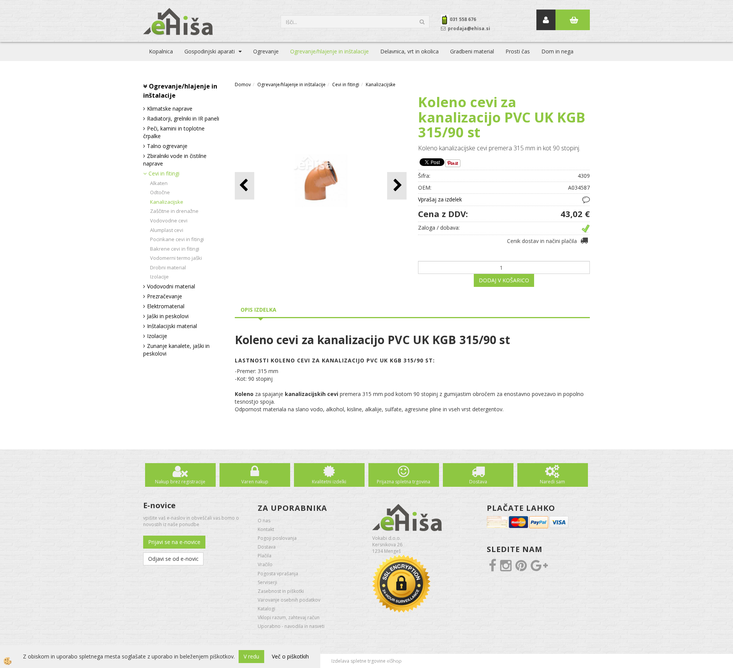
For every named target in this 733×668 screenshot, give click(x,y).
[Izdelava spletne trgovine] (394, 661)
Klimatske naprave (169, 108)
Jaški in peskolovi (168, 316)
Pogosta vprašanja (278, 573)
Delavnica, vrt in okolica (409, 51)
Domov (243, 84)
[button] (397, 185)
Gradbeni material (472, 51)
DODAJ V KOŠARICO (504, 280)
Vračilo (265, 564)
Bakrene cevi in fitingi (174, 248)
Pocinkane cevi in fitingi (177, 239)
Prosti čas (517, 51)
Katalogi (266, 608)
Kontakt (266, 529)
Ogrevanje (266, 51)
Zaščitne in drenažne (174, 211)
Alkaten (159, 183)
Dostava (478, 481)
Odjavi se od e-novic (173, 558)
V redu (251, 656)
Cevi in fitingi (164, 173)
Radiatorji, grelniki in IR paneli (183, 118)
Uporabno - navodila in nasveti (291, 626)
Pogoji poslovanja (277, 538)
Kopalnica (161, 51)
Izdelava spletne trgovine (358, 661)
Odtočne (160, 192)
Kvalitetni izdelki (329, 481)
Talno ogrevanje (167, 146)
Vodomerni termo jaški (176, 257)
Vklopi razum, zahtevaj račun (289, 617)
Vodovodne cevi (168, 220)
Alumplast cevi (166, 230)
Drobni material (168, 267)
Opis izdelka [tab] (258, 309)
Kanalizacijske (166, 201)
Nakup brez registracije (180, 481)
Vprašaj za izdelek (440, 199)
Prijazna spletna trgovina (403, 481)
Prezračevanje (164, 296)
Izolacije (159, 276)
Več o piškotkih (290, 656)
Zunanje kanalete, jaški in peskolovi (176, 349)
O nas (264, 520)
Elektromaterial (165, 306)
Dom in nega (557, 51)
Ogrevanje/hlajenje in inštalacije (329, 51)
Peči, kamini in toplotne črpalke (174, 132)
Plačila (264, 555)
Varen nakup (254, 481)
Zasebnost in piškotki (281, 591)
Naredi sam (552, 481)
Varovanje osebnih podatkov (289, 600)
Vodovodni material (171, 286)
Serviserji (267, 582)
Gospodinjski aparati (209, 51)
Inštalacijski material (172, 326)
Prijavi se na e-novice (174, 542)
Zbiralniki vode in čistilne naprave (175, 159)
